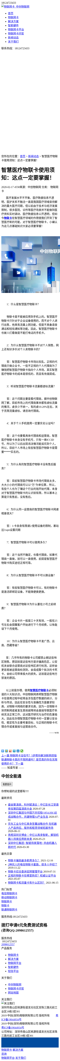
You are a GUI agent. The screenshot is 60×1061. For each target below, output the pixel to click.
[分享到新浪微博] (10, 751)
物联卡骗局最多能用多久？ (24, 860)
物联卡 (8, 218)
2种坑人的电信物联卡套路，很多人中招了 (32, 864)
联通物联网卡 (9, 909)
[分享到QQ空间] (6, 751)
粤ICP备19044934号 (12, 1027)
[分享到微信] (21, 751)
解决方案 (13, 21)
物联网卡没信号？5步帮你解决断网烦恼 (29, 755)
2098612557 (8, 944)
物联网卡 (13, 17)
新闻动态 (13, 37)
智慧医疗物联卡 (39, 690)
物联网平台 (14, 963)
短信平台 (13, 971)
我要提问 (7, 784)
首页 (10, 13)
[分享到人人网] (18, 751)
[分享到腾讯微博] (14, 751)
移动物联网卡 (9, 897)
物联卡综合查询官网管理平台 (25, 871)
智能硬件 (13, 25)
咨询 (4, 1053)
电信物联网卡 (9, 893)
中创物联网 (14, 984)
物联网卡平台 (16, 29)
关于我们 (13, 41)
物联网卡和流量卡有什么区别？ (26, 882)
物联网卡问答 (16, 33)
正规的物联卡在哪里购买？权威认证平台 (32, 875)
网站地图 (13, 992)
